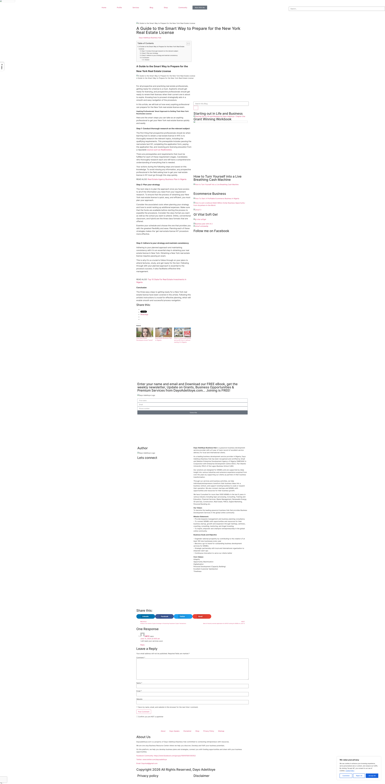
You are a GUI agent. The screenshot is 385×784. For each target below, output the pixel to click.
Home (104, 8)
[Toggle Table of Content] (187, 43)
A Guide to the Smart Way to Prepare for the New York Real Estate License (161, 48)
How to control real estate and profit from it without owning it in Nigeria (182, 340)
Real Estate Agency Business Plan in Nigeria (167, 179)
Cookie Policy (349, 770)
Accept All (372, 775)
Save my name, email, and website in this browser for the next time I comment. (168, 707)
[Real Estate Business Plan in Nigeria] (163, 332)
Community (182, 8)
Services (136, 8)
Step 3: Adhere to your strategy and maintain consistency (160, 55)
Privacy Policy (208, 731)
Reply (142, 645)
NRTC (147, 636)
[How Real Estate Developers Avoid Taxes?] (144, 332)
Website (139, 699)
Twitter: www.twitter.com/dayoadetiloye (151, 759)
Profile (119, 8)
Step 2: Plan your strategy (150, 53)
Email (139, 691)
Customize (346, 775)
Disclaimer (187, 731)
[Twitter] (145, 463)
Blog (151, 8)
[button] (337, 5)
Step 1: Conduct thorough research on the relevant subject (160, 51)
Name (139, 683)
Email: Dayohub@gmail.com (147, 763)
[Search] (196, 108)
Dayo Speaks (174, 731)
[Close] (379, 758)
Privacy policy (147, 776)
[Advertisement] (163, 362)
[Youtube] (150, 463)
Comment (140, 657)
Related (147, 59)
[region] (359, 768)
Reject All (359, 775)
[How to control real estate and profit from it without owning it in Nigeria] (182, 332)
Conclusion (145, 57)
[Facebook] (139, 463)
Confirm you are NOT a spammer (150, 716)
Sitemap (221, 731)
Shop (166, 8)
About (163, 731)
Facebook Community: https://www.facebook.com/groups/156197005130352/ (166, 756)
